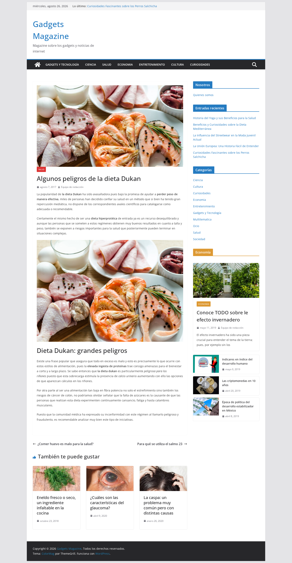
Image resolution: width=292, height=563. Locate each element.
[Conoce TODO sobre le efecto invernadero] (226, 280)
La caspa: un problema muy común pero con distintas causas (159, 505)
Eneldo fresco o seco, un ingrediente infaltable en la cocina (56, 505)
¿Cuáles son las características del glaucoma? (107, 503)
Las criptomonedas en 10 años (238, 383)
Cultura (177, 64)
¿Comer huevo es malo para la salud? (65, 444)
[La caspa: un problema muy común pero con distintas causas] (163, 469)
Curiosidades (200, 64)
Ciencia (90, 64)
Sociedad (199, 239)
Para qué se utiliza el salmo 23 (159, 444)
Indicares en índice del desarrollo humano (237, 361)
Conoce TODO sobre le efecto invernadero (222, 316)
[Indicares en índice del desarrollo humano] (206, 364)
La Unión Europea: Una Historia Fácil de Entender (120, 6)
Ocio (196, 226)
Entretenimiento (152, 64)
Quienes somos (203, 95)
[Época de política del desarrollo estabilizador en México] (206, 409)
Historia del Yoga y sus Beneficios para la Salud (224, 118)
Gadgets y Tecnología (62, 64)
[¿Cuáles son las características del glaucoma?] (110, 469)
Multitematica (202, 219)
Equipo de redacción (72, 187)
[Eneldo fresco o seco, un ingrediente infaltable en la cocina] (56, 469)
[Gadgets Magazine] (37, 64)
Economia (125, 64)
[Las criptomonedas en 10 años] (206, 385)
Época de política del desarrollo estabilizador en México (238, 406)
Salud (106, 64)
